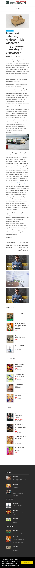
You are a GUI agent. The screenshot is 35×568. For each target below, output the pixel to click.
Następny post (24, 242)
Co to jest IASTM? (19, 346)
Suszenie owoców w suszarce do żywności (20, 438)
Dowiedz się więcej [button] (13, 565)
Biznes (9, 30)
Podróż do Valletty (20, 313)
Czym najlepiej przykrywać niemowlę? (19, 386)
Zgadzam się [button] (26, 562)
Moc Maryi (18, 395)
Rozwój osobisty (19, 419)
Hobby (16, 397)
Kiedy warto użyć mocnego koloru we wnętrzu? (20, 449)
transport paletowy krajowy (20, 182)
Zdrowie (17, 389)
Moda (16, 368)
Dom (16, 378)
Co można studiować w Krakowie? (18, 415)
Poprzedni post (11, 242)
